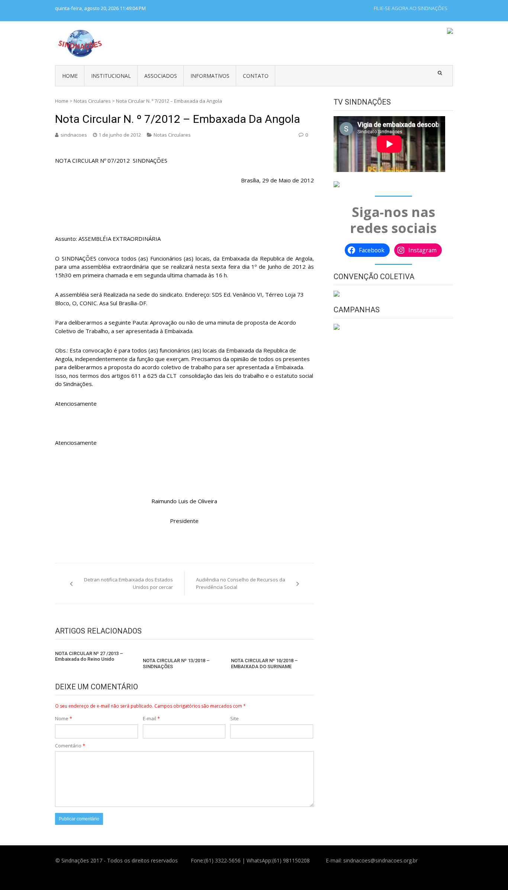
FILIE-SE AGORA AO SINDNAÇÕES (410, 8)
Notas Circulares (92, 101)
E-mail (151, 718)
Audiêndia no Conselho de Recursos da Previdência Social (240, 583)
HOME (70, 75)
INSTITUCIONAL (111, 75)
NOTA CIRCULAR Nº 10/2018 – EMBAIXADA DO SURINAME (264, 663)
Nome (63, 718)
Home (61, 101)
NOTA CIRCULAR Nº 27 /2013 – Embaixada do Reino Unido (89, 656)
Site (234, 718)
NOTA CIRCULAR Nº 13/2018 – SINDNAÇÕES (176, 663)
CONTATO (256, 75)
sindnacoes (74, 134)
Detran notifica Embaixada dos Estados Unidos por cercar (128, 583)
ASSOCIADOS (160, 75)
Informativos (209, 75)
